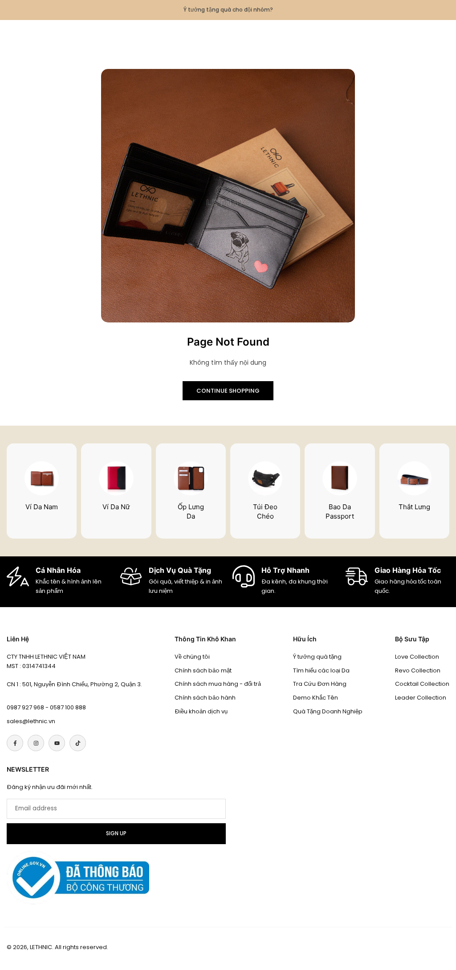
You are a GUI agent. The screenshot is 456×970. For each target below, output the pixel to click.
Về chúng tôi (192, 656)
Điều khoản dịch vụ (201, 711)
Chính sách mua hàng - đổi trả (218, 684)
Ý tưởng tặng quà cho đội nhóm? (228, 10)
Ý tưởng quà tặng (317, 656)
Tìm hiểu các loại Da (321, 670)
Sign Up (116, 833)
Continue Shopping (228, 390)
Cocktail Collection (422, 684)
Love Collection (417, 656)
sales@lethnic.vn (31, 721)
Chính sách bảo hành (205, 697)
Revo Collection (417, 670)
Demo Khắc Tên (315, 697)
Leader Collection (420, 697)
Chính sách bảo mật (203, 670)
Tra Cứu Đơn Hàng (319, 684)
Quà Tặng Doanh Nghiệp (327, 711)
